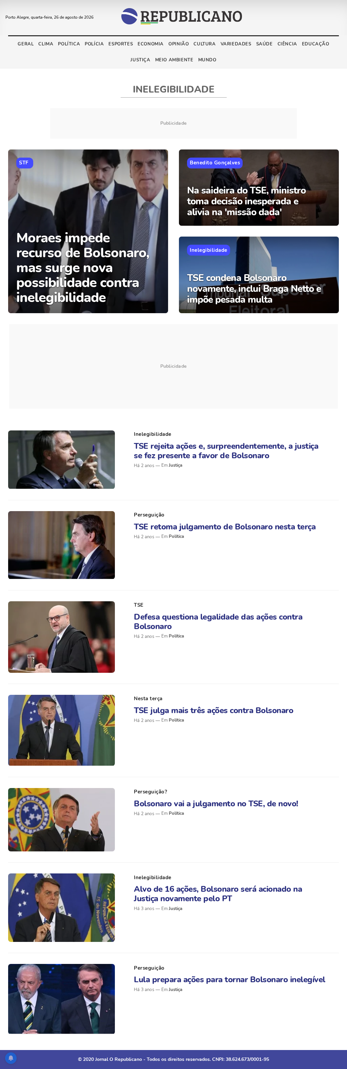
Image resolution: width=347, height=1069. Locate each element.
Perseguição (149, 514)
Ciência (287, 44)
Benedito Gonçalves (215, 162)
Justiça (140, 60)
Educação (315, 44)
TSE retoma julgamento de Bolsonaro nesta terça (224, 526)
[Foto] (61, 459)
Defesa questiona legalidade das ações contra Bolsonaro (218, 621)
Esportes (120, 44)
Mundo (207, 60)
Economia (151, 44)
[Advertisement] (173, 366)
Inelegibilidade (208, 250)
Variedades (236, 44)
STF (23, 162)
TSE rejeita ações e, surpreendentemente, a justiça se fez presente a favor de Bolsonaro (226, 450)
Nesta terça (148, 698)
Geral (26, 44)
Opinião (178, 44)
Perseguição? (150, 791)
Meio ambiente (174, 60)
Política (69, 44)
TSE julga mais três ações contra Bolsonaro (213, 710)
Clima (45, 44)
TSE (139, 605)
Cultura (204, 44)
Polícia (94, 44)
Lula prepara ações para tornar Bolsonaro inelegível (229, 979)
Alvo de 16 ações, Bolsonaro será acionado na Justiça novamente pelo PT (218, 893)
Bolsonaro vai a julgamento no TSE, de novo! (216, 803)
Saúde (264, 44)
